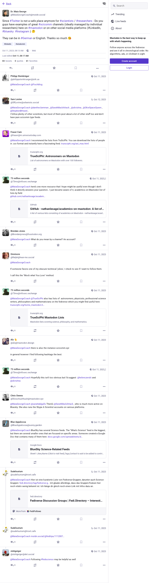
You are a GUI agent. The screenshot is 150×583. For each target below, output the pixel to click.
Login (129, 67)
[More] (97, 68)
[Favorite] (54, 68)
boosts (7, 61)
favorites (31, 61)
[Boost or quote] (32, 68)
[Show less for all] (104, 3)
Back (8, 3)
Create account (129, 61)
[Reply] (11, 68)
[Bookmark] (75, 68)
